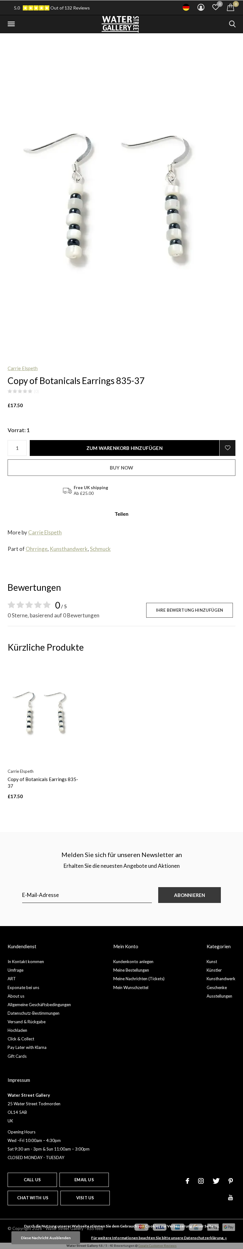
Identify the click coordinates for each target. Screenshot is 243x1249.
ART (12, 978)
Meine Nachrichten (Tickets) (139, 978)
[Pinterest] (230, 1181)
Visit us (85, 1197)
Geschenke (217, 987)
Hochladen (17, 1030)
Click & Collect (21, 1038)
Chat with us (32, 1197)
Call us (32, 1179)
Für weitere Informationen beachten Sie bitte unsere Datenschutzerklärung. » (159, 1237)
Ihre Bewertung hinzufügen (189, 610)
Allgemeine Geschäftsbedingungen (39, 1004)
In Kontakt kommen (26, 961)
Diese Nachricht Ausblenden (46, 1237)
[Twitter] (216, 1181)
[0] (230, 7)
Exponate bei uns (23, 987)
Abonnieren (189, 895)
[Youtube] (230, 1197)
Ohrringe (36, 549)
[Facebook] (187, 1181)
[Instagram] (201, 1181)
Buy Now (121, 467)
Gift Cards (17, 1056)
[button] (12, 24)
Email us (84, 1179)
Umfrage (15, 970)
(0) (36, 391)
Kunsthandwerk (69, 549)
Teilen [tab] (121, 514)
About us (16, 996)
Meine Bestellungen (131, 970)
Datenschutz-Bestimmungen (33, 1013)
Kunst (212, 961)
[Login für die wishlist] (227, 448)
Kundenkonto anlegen (133, 961)
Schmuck (100, 549)
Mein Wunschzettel (130, 987)
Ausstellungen (219, 996)
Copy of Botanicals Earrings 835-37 (43, 782)
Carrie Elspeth (23, 368)
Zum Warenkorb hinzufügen (124, 448)
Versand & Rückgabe (27, 1021)
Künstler (214, 970)
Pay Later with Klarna (27, 1047)
